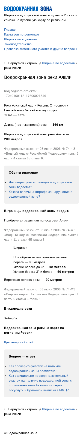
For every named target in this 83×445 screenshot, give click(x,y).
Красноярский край (18, 342)
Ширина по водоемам (20, 39)
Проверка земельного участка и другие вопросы (40, 49)
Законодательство (18, 44)
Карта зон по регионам (21, 34)
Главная (10, 29)
